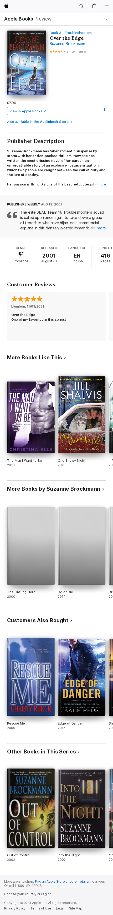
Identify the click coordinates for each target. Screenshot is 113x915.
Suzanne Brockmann (67, 43)
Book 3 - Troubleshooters (71, 33)
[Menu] (106, 6)
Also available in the (38, 122)
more (101, 184)
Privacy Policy (14, 908)
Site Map (75, 908)
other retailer (80, 881)
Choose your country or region (28, 894)
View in (25, 111)
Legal (60, 908)
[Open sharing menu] (104, 111)
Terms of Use (40, 908)
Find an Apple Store (50, 881)
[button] (81, 6)
